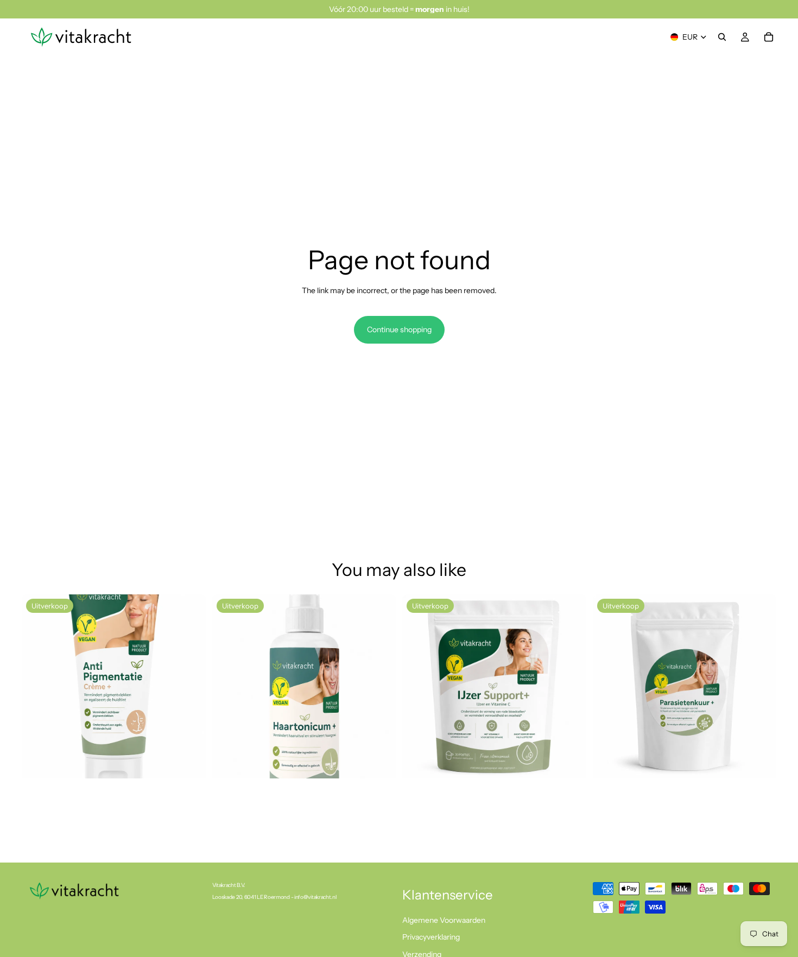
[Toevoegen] (189, 761)
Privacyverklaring (431, 937)
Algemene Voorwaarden (443, 920)
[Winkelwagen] (769, 37)
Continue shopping (399, 329)
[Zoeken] (722, 37)
